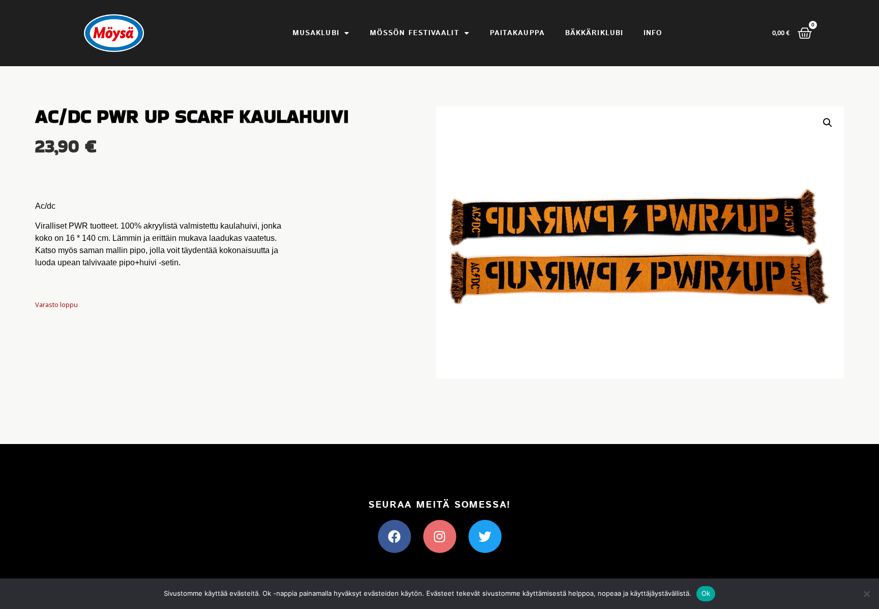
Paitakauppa (517, 33)
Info (652, 33)
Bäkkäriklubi (594, 33)
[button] (827, 123)
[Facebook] (394, 536)
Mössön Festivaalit (414, 33)
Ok (706, 593)
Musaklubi (315, 33)
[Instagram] (439, 536)
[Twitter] (485, 536)
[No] (866, 594)
